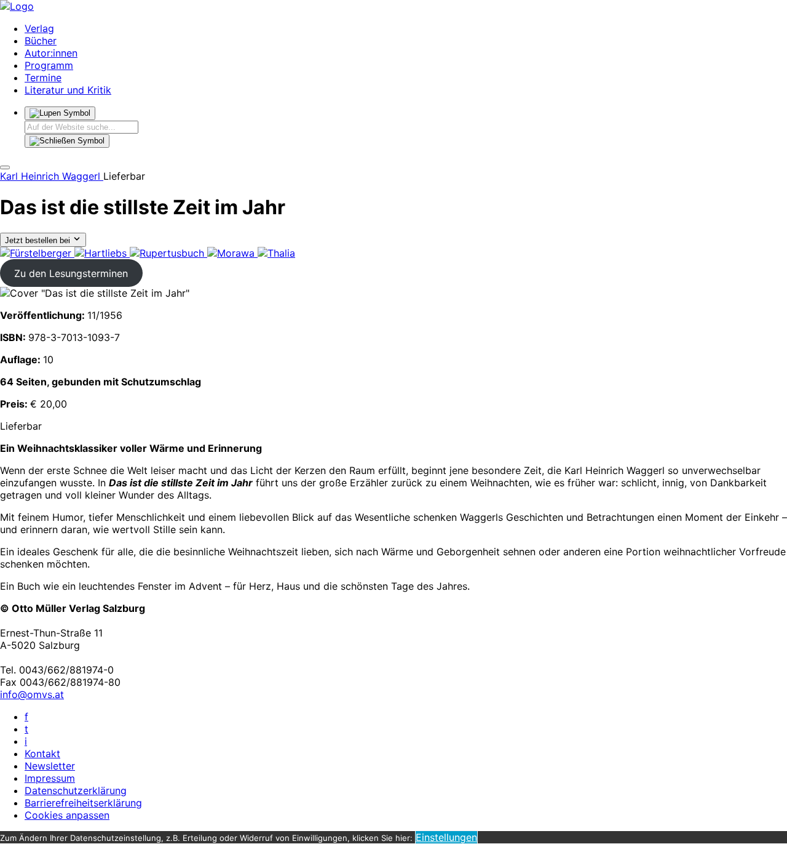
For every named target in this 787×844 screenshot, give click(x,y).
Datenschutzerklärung (76, 790)
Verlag (39, 28)
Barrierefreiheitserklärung (83, 803)
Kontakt (42, 753)
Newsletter (50, 766)
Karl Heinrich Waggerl (51, 176)
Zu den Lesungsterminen (71, 273)
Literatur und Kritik (68, 90)
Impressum (50, 778)
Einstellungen (446, 837)
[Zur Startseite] (17, 6)
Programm (49, 65)
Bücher (41, 40)
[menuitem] (37, 253)
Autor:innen (51, 53)
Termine (43, 77)
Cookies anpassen (67, 815)
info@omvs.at (32, 694)
